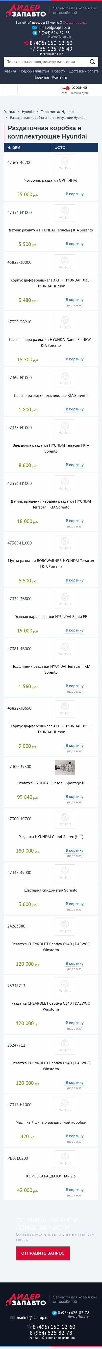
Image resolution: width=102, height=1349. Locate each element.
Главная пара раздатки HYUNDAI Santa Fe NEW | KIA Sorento (51, 342)
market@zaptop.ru (53, 27)
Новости (59, 71)
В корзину (74, 193)
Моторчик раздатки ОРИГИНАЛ (51, 180)
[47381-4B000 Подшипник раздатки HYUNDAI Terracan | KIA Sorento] (65, 649)
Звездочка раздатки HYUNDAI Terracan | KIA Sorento (51, 448)
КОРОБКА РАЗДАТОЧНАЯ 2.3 (51, 1176)
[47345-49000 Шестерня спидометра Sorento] (65, 872)
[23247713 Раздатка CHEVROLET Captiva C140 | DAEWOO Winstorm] (65, 985)
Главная (10, 71)
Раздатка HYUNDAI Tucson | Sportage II (50, 782)
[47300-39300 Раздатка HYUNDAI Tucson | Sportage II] (65, 766)
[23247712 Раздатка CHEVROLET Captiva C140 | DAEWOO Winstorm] (65, 1045)
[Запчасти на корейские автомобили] (51, 10)
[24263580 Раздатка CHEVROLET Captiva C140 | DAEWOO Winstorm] (65, 926)
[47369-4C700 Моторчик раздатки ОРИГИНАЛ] (65, 162)
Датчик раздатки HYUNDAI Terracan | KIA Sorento (51, 230)
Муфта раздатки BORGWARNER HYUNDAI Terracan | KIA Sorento (51, 563)
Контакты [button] (59, 77)
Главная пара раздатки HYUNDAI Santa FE (51, 616)
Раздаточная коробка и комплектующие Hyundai (48, 117)
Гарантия (42, 77)
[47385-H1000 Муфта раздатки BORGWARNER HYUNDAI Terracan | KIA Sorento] (65, 543)
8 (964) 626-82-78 (53, 34)
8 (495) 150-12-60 (51, 42)
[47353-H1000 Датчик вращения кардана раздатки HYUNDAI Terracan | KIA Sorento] (65, 483)
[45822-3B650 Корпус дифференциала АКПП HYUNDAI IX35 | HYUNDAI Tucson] (65, 708)
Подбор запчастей (34, 71)
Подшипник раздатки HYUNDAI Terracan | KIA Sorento (50, 669)
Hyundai (28, 111)
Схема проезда (74, 22)
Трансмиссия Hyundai (57, 111)
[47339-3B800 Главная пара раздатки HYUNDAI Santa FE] (65, 599)
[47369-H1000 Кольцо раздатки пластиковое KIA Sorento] (65, 378)
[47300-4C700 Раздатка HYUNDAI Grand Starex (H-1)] (65, 819)
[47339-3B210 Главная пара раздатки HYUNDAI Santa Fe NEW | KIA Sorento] (65, 322)
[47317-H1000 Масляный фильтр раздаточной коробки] (65, 1105)
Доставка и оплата (84, 71)
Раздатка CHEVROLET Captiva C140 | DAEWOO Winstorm (50, 946)
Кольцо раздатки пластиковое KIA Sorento (51, 395)
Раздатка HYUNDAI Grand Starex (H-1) (51, 836)
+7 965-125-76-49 (51, 50)
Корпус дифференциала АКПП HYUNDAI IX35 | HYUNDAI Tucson (51, 283)
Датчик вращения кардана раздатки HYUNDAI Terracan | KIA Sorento (51, 504)
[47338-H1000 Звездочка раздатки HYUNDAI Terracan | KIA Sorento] (65, 427)
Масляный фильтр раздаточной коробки (51, 1122)
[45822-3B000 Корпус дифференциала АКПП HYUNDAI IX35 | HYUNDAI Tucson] (65, 262)
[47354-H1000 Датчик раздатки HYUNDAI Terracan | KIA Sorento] (65, 212)
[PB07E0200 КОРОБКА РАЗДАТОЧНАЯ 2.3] (65, 1158)
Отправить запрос (43, 1253)
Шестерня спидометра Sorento (50, 890)
